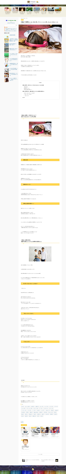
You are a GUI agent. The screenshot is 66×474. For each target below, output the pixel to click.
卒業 (27, 412)
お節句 (32, 406)
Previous (5, 11)
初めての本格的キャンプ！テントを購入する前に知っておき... (22, 13)
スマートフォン (29, 408)
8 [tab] (35, 15)
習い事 (47, 414)
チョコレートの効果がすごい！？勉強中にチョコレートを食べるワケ (13, 79)
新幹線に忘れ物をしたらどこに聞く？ (11, 30)
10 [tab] (37, 15)
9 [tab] (36, 15)
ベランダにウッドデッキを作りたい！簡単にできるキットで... (36, 13)
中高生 (52, 410)
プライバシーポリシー (36, 466)
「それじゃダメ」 (26, 95)
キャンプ (46, 406)
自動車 (51, 414)
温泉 (35, 414)
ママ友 (38, 410)
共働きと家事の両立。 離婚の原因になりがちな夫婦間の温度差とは (33, 91)
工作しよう (50, 412)
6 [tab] (33, 15)
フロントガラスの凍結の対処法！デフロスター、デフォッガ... (43, 13)
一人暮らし (47, 410)
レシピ (42, 410)
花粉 (55, 414)
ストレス (23, 408)
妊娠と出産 (36, 412)
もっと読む (40, 454)
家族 (15, 5)
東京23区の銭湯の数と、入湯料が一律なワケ (29, 13)
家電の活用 (25, 86)
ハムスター (45, 408)
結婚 (43, 414)
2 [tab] (30, 15)
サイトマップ (41, 466)
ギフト (22, 5)
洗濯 (26, 414)
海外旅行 (30, 414)
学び (43, 5)
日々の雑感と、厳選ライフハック (33, 471)
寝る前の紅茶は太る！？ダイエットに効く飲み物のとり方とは (13, 74)
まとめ (23, 97)
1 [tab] (29, 15)
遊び (51, 5)
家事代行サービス (26, 88)
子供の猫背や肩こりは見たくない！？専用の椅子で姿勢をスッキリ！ (44, 434)
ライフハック (8, 5)
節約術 (38, 414)
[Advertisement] (40, 106)
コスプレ (56, 406)
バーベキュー (24, 410)
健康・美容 (29, 5)
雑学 (58, 5)
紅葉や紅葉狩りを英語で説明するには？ (51, 12)
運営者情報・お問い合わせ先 (28, 466)
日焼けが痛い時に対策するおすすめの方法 (8, 12)
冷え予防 (23, 412)
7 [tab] (34, 15)
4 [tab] (31, 15)
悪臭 (23, 414)
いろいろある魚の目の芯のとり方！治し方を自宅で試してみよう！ (13, 59)
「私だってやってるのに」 (28, 94)
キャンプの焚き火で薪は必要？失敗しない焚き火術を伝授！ (15, 13)
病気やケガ (36, 5)
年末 (55, 412)
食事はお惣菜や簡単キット (28, 89)
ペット (33, 410)
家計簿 (41, 412)
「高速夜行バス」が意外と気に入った (11, 29)
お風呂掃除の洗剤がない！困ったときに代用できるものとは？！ (13, 64)
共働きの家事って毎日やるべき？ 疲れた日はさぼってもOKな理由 (33, 85)
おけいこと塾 (27, 406)
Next (60, 11)
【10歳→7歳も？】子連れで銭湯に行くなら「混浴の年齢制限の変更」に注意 (13, 39)
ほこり (41, 406)
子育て (22, 421)
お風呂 (37, 406)
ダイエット (36, 408)
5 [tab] (32, 15)
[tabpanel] (8, 11)
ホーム (23, 466)
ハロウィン (51, 408)
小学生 (45, 412)
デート (40, 408)
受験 (31, 412)
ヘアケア (29, 410)
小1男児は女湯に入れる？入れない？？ (11, 28)
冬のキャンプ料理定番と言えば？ (58, 12)
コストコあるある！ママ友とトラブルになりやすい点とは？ (13, 54)
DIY (23, 406)
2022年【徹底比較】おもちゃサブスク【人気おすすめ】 (25, 447)
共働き (56, 410)
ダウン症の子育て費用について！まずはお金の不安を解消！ (35, 434)
